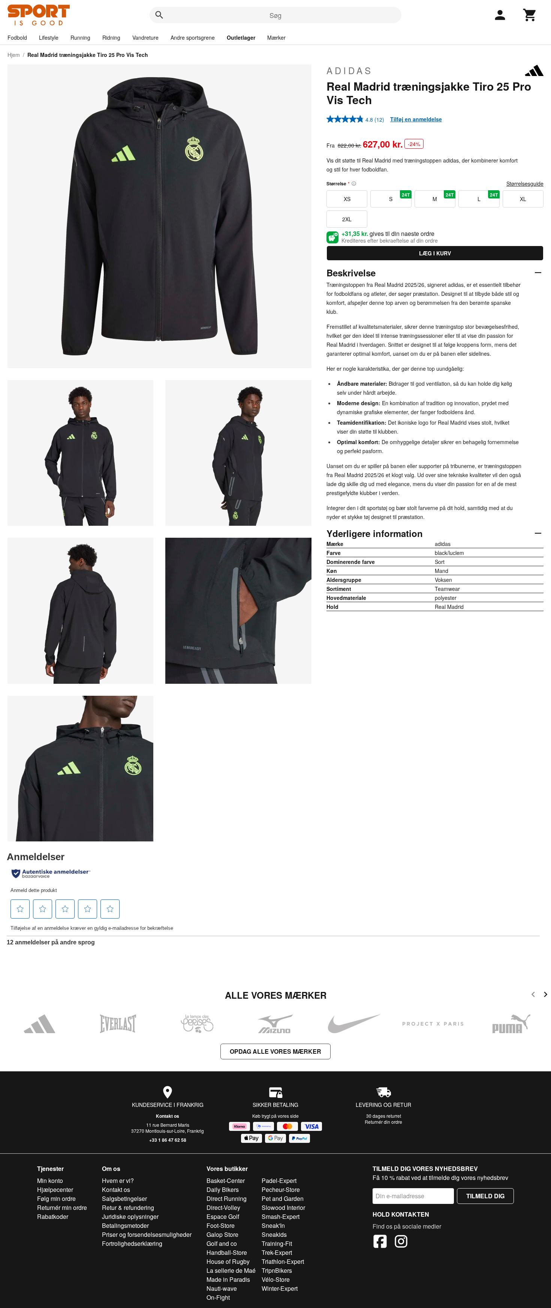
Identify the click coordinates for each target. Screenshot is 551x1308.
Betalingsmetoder (125, 1225)
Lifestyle (48, 37)
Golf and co (222, 1243)
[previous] (533, 995)
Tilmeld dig (485, 1196)
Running (80, 37)
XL (523, 199)
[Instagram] (401, 1242)
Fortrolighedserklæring (132, 1243)
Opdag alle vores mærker (275, 1051)
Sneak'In (273, 1225)
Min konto (50, 1180)
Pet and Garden (283, 1198)
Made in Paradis (228, 1279)
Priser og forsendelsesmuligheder (147, 1234)
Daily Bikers (223, 1189)
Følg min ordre (56, 1198)
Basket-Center (226, 1180)
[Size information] (353, 183)
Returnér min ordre (62, 1207)
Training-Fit (277, 1243)
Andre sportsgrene (193, 37)
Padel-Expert (279, 1180)
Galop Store (222, 1234)
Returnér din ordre (383, 1122)
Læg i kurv (435, 253)
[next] (545, 995)
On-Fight (218, 1297)
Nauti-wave (222, 1288)
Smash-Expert (280, 1216)
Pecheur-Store (281, 1189)
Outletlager (241, 37)
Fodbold (17, 37)
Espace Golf (223, 1216)
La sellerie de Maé (231, 1270)
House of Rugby (228, 1261)
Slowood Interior (283, 1207)
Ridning (111, 37)
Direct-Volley (223, 1207)
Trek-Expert (277, 1252)
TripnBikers (277, 1270)
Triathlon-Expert (283, 1261)
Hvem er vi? (118, 1180)
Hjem (13, 54)
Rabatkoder (52, 1216)
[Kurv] (530, 14)
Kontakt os (167, 1116)
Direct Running (227, 1198)
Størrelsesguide (525, 183)
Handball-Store (227, 1252)
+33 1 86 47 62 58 (167, 1139)
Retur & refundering (128, 1207)
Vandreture (145, 37)
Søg (275, 15)
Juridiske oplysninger (130, 1216)
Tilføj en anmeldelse (416, 119)
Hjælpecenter (55, 1189)
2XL (347, 219)
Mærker (276, 37)
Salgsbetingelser (124, 1198)
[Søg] (159, 15)
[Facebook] (380, 1242)
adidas (349, 70)
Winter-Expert (280, 1288)
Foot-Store (221, 1225)
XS (347, 199)
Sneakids (274, 1234)
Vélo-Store (276, 1279)
